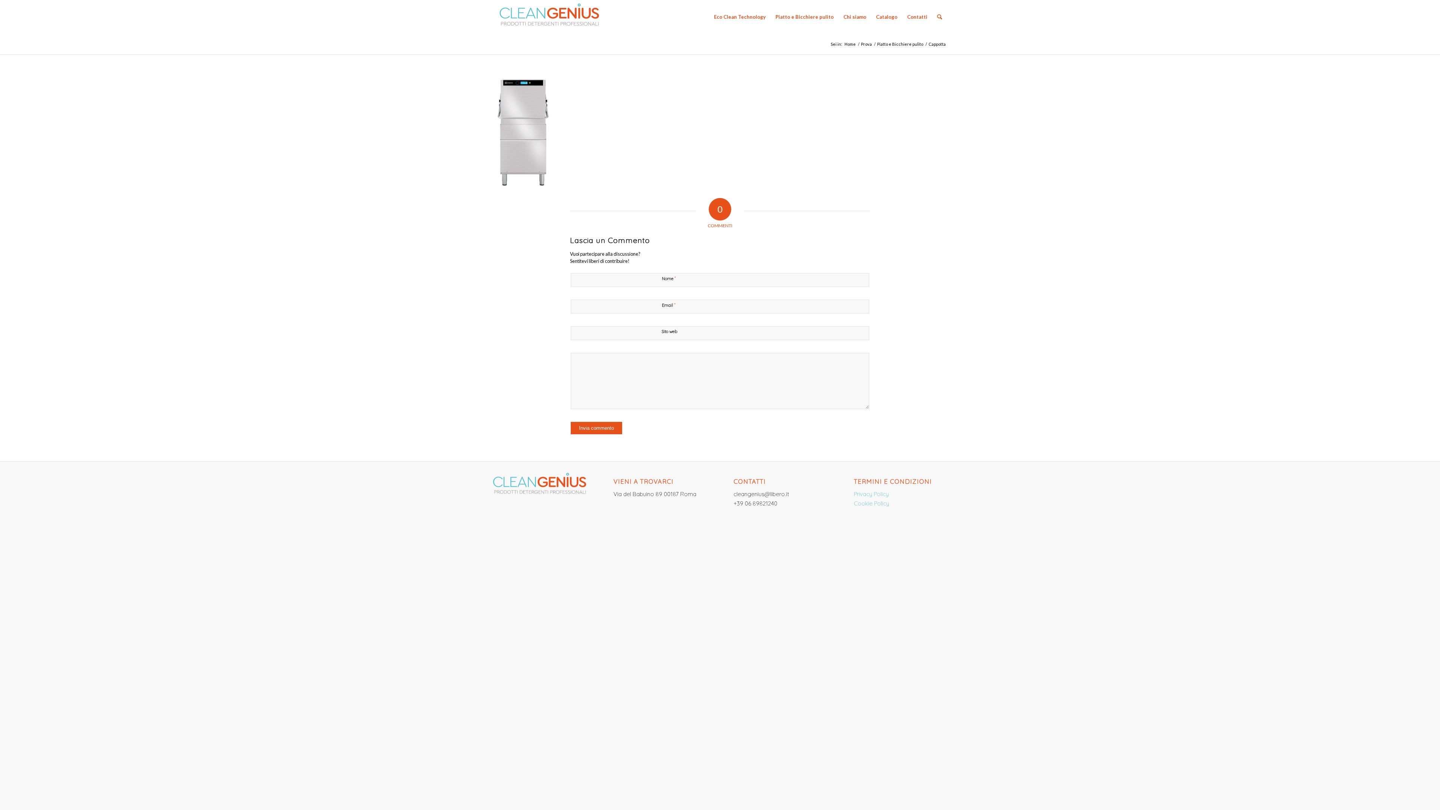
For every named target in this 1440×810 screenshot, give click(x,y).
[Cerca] (939, 17)
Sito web (669, 331)
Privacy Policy (871, 494)
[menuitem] (740, 17)
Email (668, 305)
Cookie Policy (871, 503)
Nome (669, 278)
